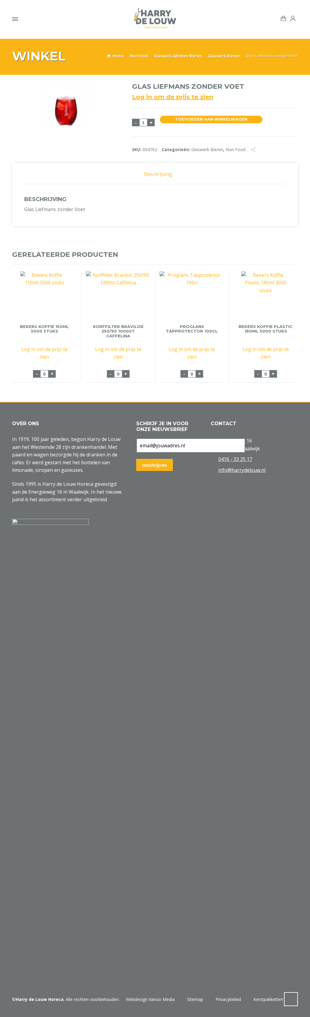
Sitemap (195, 999)
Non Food (139, 55)
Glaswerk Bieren (224, 55)
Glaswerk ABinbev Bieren (178, 55)
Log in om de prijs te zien (172, 97)
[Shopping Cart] (282, 17)
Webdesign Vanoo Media (150, 999)
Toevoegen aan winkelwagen (211, 119)
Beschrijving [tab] (158, 174)
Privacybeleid (228, 999)
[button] (7, 1009)
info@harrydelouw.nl (241, 470)
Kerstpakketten (268, 999)
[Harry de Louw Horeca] (155, 18)
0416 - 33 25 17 (235, 459)
